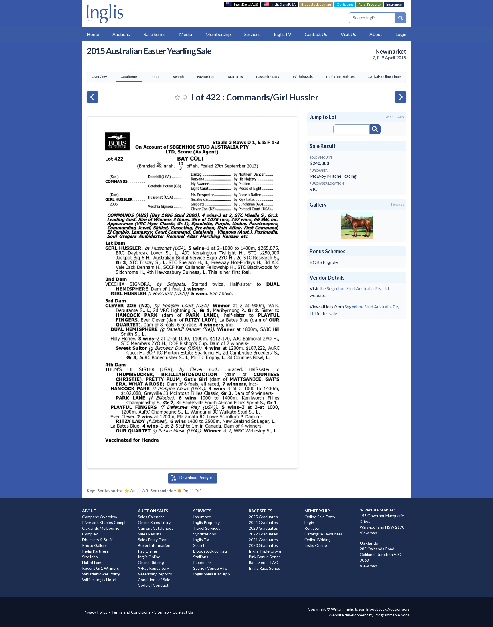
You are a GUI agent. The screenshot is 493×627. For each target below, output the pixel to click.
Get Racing (345, 4)
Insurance (394, 4)
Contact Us (183, 612)
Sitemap (161, 612)
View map (368, 532)
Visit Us (348, 34)
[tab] (99, 77)
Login (400, 34)
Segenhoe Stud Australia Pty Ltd (358, 288)
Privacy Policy (95, 612)
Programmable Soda (392, 614)
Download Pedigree (197, 477)
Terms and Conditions (131, 612)
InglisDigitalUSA (284, 4)
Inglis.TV (282, 34)
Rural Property (370, 4)
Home (93, 34)
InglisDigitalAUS (246, 4)
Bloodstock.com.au (316, 4)
